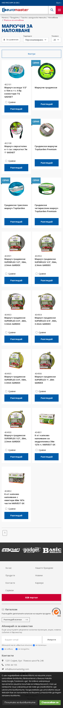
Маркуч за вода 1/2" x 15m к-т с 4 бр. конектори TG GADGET (15, 92)
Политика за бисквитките (20, 702)
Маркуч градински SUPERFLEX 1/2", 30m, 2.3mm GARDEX (15, 262)
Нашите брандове (44, 568)
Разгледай (16, 109)
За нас (8, 568)
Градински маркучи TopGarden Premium (46, 148)
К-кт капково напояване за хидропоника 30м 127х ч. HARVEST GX (45, 440)
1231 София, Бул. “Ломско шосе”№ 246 (24, 660)
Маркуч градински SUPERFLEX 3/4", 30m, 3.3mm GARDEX (46, 320)
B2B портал (31, 597)
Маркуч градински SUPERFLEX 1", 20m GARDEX (45, 379)
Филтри (31, 53)
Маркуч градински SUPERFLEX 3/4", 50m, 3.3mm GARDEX (15, 379)
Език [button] (58, 3)
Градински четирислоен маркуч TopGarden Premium (46, 208)
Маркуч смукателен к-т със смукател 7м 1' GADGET (15, 149)
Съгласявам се (50, 702)
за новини (8, 649)
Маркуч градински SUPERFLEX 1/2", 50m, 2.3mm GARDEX (46, 262)
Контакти (10, 582)
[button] (52, 10)
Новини (39, 575)
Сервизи (9, 590)
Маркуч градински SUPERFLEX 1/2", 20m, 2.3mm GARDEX (15, 438)
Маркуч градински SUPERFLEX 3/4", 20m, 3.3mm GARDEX (15, 320)
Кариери (39, 582)
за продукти (23, 649)
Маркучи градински (46, 87)
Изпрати (51, 639)
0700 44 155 (11, 664)
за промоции (41, 645)
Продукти (10, 575)
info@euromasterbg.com (17, 669)
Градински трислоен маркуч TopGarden (16, 207)
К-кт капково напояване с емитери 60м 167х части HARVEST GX (14, 499)
